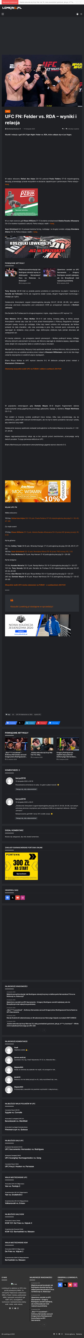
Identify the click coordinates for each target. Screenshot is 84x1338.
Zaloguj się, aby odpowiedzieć (26, 789)
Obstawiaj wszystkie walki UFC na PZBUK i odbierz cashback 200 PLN (33, 369)
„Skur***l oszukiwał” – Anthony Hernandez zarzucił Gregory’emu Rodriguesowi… (16, 755)
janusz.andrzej (19, 1057)
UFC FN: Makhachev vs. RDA (24, 714)
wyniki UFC (37, 714)
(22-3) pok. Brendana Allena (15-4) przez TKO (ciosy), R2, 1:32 (42, 551)
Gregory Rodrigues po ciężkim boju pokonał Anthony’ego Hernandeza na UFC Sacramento (50, 2)
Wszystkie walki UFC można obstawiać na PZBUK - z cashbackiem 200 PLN (35, 585)
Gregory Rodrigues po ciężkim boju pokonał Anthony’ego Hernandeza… (67, 755)
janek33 (17, 1077)
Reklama (79, 1334)
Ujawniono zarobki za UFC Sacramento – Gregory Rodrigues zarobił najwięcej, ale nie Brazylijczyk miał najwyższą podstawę (68, 275)
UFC (7, 111)
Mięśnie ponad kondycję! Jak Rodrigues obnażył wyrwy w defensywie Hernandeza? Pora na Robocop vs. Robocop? (29, 275)
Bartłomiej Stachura (13, 129)
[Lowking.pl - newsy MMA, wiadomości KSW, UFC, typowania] (12, 8)
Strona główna (70, 1334)
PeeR (16, 1047)
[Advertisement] (42, 35)
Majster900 (18, 1067)
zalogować (16, 837)
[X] (12, 1308)
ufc (13, 714)
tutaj (7, 184)
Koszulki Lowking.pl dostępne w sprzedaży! (31, 606)
